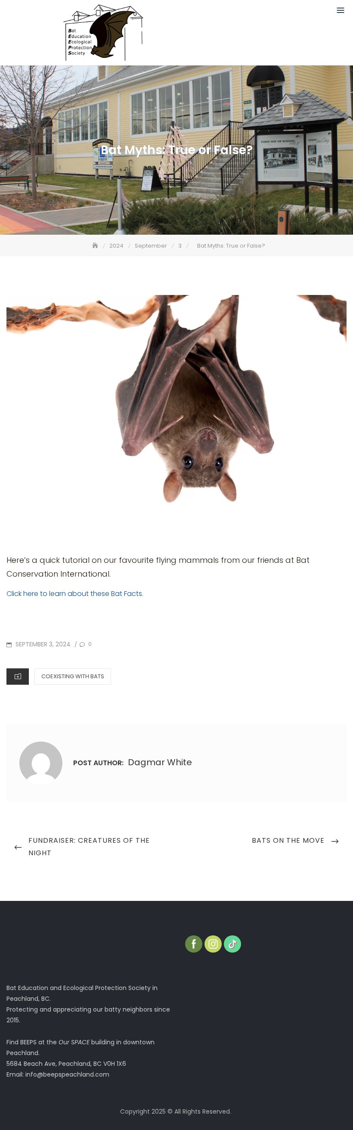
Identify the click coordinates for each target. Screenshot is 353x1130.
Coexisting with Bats (72, 676)
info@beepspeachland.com (67, 1074)
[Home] (96, 246)
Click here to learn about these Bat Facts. (74, 594)
